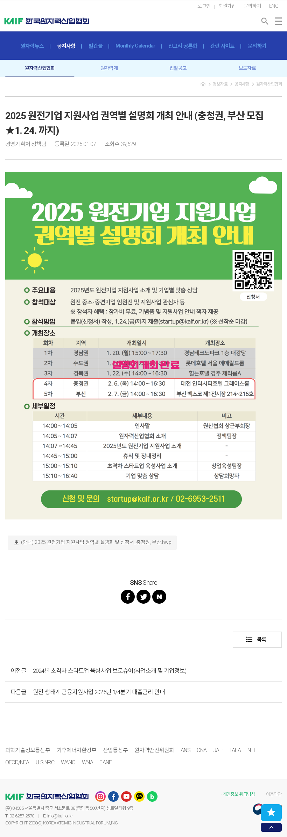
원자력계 (109, 68)
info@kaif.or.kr (60, 815)
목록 (255, 639)
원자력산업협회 (40, 68)
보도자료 (247, 68)
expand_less (271, 827)
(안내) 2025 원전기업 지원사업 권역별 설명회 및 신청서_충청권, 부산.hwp (92, 542)
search (265, 21)
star (271, 812)
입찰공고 (178, 68)
